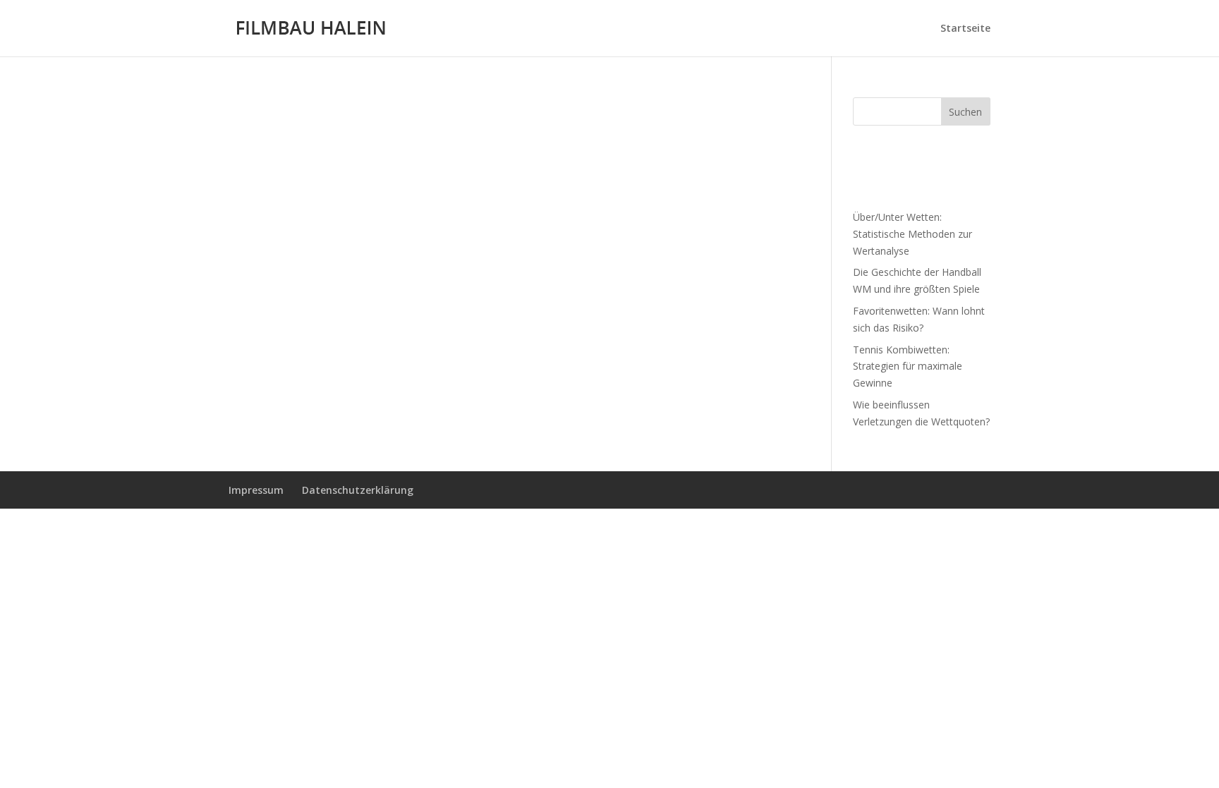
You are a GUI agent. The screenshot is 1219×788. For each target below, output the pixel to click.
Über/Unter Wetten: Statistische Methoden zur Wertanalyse (912, 233)
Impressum (256, 490)
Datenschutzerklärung (357, 490)
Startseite (965, 29)
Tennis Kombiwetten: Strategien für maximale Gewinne (907, 366)
